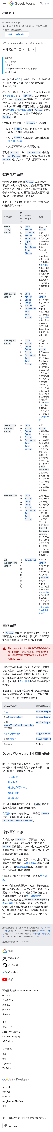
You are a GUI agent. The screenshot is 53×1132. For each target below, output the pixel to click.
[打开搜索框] (41, 3)
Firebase (6, 1096)
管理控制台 (7, 1027)
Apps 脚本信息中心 (11, 1032)
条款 (4, 1118)
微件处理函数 (15, 141)
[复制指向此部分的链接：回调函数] (19, 625)
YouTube (6, 1068)
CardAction (28, 295)
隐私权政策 (14, 1118)
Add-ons (8, 13)
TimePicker (28, 252)
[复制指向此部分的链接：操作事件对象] (26, 832)
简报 (4, 1059)
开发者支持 (7, 1009)
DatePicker (28, 228)
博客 (4, 1054)
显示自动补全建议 (12, 733)
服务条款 (6, 1014)
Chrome (6, 1092)
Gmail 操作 (13, 792)
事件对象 (45, 265)
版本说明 (6, 1005)
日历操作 (13, 777)
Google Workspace (18, 43)
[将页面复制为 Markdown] (29, 49)
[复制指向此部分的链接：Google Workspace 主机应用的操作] (5, 758)
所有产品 (6, 1106)
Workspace (31, 4)
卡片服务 (28, 648)
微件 (18, 79)
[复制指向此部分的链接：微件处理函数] (26, 174)
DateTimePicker (30, 234)
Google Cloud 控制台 (11, 1036)
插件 (32, 43)
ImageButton (28, 304)
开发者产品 (7, 1000)
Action (42, 229)
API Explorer (8, 1041)
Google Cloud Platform (12, 1101)
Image (28, 299)
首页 (4, 43)
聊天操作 (13, 782)
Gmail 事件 (7, 903)
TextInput (30, 247)
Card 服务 (10, 95)
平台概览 (6, 995)
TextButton (28, 316)
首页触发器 (32, 863)
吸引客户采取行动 (17, 787)
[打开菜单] (5, 3)
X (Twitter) (7, 1063)
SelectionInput (30, 240)
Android (6, 1087)
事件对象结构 (33, 896)
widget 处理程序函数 (20, 110)
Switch (28, 244)
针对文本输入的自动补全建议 (44, 610)
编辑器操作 (14, 798)
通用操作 (12, 739)
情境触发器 (22, 866)
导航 (6, 712)
